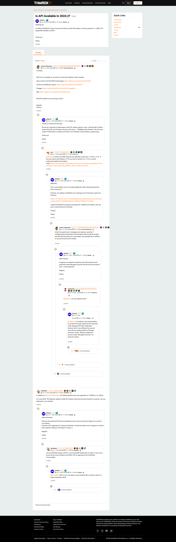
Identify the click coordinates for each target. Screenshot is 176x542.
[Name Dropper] (82, 66)
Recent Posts (117, 22)
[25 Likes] (79, 152)
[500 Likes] (79, 291)
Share (37, 44)
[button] (37, 21)
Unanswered (127, 27)
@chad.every (72, 321)
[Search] (123, 3)
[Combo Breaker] (71, 291)
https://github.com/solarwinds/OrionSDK (77, 81)
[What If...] (81, 152)
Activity (116, 25)
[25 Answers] (75, 391)
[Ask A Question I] (47, 20)
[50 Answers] (74, 291)
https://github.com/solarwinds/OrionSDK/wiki (55, 92)
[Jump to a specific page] (105, 60)
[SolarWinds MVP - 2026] (85, 66)
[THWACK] (43, 3)
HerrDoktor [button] (44, 391)
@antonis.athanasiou (52, 395)
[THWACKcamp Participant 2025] (73, 391)
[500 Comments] (76, 291)
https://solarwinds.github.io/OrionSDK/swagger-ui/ (59, 88)
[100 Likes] (90, 66)
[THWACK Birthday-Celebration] (92, 66)
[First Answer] (74, 152)
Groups (116, 30)
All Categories (118, 19)
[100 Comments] (87, 66)
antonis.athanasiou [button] (46, 66)
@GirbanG (49, 157)
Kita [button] (52, 152)
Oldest (43, 61)
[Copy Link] (68, 22)
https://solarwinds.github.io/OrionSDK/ (69, 85)
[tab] (38, 53)
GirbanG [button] (42, 20)
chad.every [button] (71, 289)
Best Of (116, 35)
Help (115, 32)
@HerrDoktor (55, 475)
